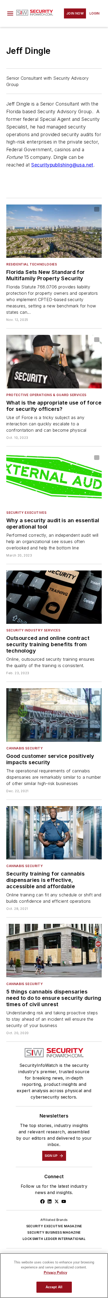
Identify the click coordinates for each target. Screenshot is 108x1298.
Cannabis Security (24, 748)
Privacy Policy (55, 1273)
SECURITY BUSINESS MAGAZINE (53, 1232)
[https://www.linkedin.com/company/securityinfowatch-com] (49, 1201)
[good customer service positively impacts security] (54, 714)
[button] (10, 13)
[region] (54, 1275)
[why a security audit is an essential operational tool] (54, 479)
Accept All (54, 1287)
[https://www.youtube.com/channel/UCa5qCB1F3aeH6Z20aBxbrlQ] (63, 1201)
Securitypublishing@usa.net (62, 165)
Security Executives (26, 513)
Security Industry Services (33, 630)
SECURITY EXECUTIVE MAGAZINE (54, 1226)
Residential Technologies (31, 264)
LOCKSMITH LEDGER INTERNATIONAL (54, 1239)
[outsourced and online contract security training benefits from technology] (54, 597)
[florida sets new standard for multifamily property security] (54, 231)
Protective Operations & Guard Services (46, 395)
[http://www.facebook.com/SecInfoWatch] (42, 1201)
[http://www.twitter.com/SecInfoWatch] (56, 1201)
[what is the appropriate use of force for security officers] (54, 361)
